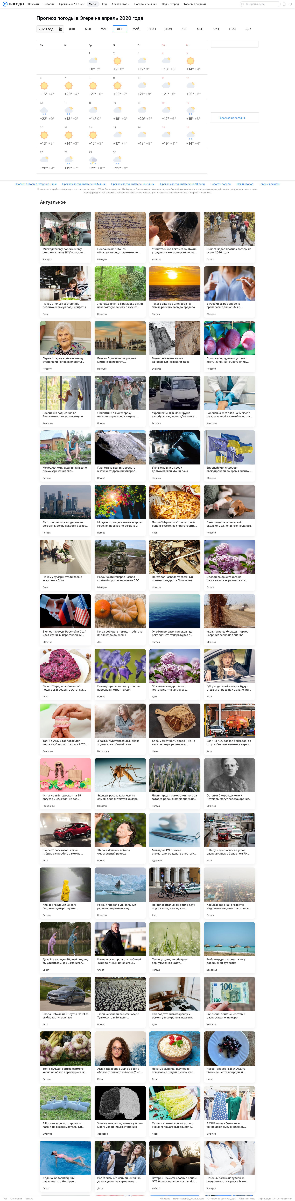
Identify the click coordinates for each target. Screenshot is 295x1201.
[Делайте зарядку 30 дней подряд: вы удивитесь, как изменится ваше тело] (65, 947)
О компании (16, 1199)
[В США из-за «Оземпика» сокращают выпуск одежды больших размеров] (229, 1111)
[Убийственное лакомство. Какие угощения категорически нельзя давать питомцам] (174, 237)
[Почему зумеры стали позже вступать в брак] (65, 565)
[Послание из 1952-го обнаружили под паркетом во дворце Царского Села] (120, 237)
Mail (5, 1199)
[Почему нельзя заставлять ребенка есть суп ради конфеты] (65, 292)
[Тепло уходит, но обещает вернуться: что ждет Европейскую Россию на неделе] (174, 947)
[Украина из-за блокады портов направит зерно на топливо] (229, 619)
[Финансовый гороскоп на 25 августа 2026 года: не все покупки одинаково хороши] (65, 783)
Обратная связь (247, 1199)
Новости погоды (220, 184)
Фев (88, 29)
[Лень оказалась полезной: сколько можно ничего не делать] (229, 510)
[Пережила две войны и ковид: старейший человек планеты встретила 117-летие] (65, 346)
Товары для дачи (269, 184)
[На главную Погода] (16, 4)
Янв (72, 29)
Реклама (29, 1199)
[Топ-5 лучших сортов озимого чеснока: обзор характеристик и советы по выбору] (65, 1057)
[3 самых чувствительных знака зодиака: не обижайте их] (120, 729)
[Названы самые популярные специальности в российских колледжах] (229, 1166)
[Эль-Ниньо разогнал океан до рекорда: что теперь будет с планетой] (174, 619)
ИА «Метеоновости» (282, 1199)
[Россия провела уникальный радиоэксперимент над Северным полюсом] (120, 893)
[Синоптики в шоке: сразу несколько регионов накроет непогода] (120, 401)
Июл (168, 29)
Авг (184, 29)
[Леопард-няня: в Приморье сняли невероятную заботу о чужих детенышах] (120, 292)
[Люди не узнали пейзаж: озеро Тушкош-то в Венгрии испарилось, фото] (120, 1002)
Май (136, 29)
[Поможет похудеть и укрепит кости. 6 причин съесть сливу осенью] (229, 346)
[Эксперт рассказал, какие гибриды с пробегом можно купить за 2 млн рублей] (65, 838)
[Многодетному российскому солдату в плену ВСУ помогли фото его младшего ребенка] (65, 237)
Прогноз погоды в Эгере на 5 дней (84, 184)
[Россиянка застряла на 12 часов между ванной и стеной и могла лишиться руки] (229, 401)
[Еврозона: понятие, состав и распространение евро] (229, 1002)
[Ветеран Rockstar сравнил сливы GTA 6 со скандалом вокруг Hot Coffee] (174, 1166)
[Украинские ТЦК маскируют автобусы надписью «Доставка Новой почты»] (174, 401)
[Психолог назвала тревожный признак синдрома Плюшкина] (174, 565)
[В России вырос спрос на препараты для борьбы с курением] (229, 292)
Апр (120, 29)
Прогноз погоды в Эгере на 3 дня (36, 184)
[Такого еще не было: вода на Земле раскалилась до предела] (174, 292)
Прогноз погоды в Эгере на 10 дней (182, 184)
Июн (152, 29)
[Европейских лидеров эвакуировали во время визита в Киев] (229, 456)
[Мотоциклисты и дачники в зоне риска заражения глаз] (65, 456)
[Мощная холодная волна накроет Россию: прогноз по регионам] (120, 510)
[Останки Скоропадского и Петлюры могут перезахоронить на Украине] (229, 783)
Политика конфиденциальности (188, 1199)
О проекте (165, 1199)
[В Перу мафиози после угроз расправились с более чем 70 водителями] (229, 838)
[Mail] (5, 4)
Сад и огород (245, 184)
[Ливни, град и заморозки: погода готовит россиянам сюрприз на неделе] (174, 783)
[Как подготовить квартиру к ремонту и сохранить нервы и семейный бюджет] (174, 1002)
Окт (216, 29)
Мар (104, 29)
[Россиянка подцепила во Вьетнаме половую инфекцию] (65, 401)
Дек (248, 29)
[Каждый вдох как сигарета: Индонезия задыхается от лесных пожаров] (229, 893)
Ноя (232, 29)
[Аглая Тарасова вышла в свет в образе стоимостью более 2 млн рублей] (120, 1057)
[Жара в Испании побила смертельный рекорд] (120, 838)
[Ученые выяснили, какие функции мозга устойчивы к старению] (120, 1111)
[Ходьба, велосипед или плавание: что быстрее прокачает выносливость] (65, 1166)
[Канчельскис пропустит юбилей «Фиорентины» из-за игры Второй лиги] (120, 947)
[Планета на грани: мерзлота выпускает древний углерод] (120, 456)
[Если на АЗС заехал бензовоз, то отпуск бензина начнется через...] (229, 729)
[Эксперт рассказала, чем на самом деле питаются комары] (120, 783)
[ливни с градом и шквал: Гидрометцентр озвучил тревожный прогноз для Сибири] (65, 893)
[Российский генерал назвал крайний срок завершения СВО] (120, 565)
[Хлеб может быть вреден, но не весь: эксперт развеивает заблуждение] (174, 729)
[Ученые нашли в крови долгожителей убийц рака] (174, 456)
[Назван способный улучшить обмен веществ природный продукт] (229, 1057)
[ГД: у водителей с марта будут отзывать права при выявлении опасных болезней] (229, 674)
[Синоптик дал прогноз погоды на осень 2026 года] (229, 237)
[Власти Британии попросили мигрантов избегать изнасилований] (120, 346)
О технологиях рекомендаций (221, 1199)
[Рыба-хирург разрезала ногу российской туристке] (229, 947)
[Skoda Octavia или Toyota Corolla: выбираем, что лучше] (65, 1002)
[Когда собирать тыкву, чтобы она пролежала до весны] (120, 619)
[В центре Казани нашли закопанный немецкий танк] (174, 346)
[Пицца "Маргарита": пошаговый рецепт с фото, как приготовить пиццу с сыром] (174, 510)
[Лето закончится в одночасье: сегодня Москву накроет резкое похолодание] (65, 510)
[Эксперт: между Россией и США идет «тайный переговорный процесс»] (65, 619)
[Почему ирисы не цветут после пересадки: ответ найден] (120, 674)
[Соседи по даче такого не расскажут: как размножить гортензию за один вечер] (229, 565)
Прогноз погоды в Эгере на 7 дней (132, 184)
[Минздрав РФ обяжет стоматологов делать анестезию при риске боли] (174, 838)
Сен (200, 29)
